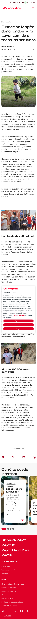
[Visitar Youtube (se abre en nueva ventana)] (9, 611)
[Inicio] (3, 8)
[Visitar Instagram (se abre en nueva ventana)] (15, 611)
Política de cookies (8, 591)
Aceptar (18, 329)
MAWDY (7, 555)
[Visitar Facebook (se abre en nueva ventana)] (2, 611)
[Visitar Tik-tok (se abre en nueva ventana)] (34, 611)
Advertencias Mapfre (9, 606)
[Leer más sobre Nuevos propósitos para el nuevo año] (15, 520)
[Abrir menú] (33, 8)
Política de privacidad (9, 588)
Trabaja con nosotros (9, 570)
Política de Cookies (19, 315)
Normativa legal (7, 598)
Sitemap (4, 573)
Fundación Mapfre (13, 540)
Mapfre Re (8, 545)
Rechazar (18, 325)
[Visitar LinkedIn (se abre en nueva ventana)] (21, 611)
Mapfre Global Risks (15, 550)
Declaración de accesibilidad (12, 602)
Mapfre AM (5, 566)
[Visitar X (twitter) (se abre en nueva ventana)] (27, 611)
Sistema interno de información (13, 584)
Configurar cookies (18, 321)
